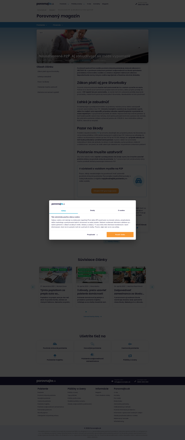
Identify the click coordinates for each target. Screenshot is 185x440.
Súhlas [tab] (63, 210)
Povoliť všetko (120, 234)
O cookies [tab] (121, 210)
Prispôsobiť (91, 234)
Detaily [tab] (92, 210)
